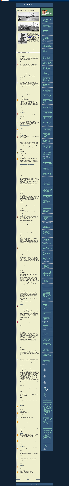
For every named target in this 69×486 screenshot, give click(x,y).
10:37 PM (21, 202)
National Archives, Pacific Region (47, 195)
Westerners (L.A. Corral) (46, 361)
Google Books (45, 304)
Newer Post (18, 479)
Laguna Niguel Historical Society (47, 90)
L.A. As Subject (45, 192)
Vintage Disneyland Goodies (47, 318)
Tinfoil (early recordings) (46, 360)
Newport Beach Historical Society (47, 100)
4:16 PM (21, 319)
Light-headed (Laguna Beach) (47, 89)
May (44, 396)
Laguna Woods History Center (47, 91)
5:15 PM (21, 347)
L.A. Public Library (45, 168)
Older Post (38, 479)
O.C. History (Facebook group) (47, 117)
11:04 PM (21, 155)
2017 (43, 376)
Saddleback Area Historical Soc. (47, 128)
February (45, 445)
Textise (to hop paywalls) (46, 240)
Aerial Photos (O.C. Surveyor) (47, 265)
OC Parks (44, 326)
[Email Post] (30, 52)
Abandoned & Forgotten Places (47, 330)
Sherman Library (45, 200)
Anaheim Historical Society (46, 45)
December (45, 388)
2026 (43, 365)
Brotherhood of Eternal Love (47, 52)
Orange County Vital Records (47, 258)
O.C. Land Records (45, 262)
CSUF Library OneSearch (46, 57)
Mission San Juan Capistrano (47, 159)
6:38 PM (21, 149)
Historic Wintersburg (45, 217)
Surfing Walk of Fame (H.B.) (47, 141)
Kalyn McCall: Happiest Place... (47, 95)
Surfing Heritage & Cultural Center (47, 201)
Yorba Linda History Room (46, 151)
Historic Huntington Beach (46, 74)
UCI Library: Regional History (47, 145)
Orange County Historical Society (47, 116)
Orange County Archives (46, 113)
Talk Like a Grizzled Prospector (47, 355)
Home (28, 479)
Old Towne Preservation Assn (47, 212)
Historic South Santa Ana (46, 134)
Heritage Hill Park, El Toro (46, 72)
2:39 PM (21, 455)
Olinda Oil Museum (45, 108)
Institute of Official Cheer (46, 340)
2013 (43, 381)
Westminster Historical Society (47, 147)
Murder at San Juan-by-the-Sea (47, 27)
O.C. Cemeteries (45, 252)
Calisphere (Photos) (45, 183)
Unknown (21, 405)
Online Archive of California (46, 196)
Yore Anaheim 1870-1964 (46, 239)
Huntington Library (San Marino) (47, 189)
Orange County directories (46, 294)
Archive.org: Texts (45, 333)
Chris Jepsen (22, 112)
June (44, 395)
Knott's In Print (45, 314)
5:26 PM (21, 79)
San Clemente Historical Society (47, 129)
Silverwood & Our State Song (47, 32)
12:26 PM (21, 270)
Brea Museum (45, 51)
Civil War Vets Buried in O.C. (47, 62)
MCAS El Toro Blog (45, 94)
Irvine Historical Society (46, 80)
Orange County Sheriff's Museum (47, 122)
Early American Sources (46, 175)
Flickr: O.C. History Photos (46, 68)
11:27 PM (21, 96)
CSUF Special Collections (46, 58)
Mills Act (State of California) (47, 220)
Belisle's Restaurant (45, 37)
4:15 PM (21, 61)
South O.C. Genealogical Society (47, 259)
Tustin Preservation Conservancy (47, 216)
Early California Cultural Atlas (47, 174)
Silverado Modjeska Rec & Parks (47, 327)
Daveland (44, 308)
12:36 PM (21, 474)
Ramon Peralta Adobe (46, 164)
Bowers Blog (44, 50)
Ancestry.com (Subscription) (47, 243)
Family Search (45, 247)
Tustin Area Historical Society (47, 142)
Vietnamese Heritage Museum (47, 146)
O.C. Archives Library (46, 305)
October (45, 390)
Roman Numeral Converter (46, 354)
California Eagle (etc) (46, 226)
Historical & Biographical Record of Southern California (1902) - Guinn (47, 288)
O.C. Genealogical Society (46, 254)
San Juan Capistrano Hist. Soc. (47, 130)
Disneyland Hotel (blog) (46, 309)
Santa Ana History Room (46, 133)
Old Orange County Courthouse (47, 107)
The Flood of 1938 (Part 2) (47, 438)
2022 (43, 370)
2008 (43, 387)
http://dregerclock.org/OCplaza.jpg (25, 125)
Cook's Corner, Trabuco (46, 21)
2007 (43, 448)
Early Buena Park (45, 423)
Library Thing (44, 345)
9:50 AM (21, 175)
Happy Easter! (45, 414)
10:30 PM (21, 193)
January (45, 446)
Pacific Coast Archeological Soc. (47, 163)
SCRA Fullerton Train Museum (47, 140)
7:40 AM (21, 431)
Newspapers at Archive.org (46, 231)
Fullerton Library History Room (47, 69)
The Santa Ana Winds (46, 25)
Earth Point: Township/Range (47, 271)
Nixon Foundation (45, 103)
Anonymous (22, 446)
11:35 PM (21, 110)
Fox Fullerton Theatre (46, 210)
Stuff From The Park (46, 317)
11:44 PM (21, 254)
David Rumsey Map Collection (47, 275)
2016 (43, 377)
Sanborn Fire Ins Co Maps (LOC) (47, 272)
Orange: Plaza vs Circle (46, 22)
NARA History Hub (45, 348)
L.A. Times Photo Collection (47, 344)
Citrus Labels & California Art (47, 184)
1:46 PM (21, 235)
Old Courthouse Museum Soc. (47, 106)
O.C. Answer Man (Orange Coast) (47, 112)
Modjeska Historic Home (46, 99)
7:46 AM (21, 444)
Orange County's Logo (46, 30)
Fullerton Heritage (45, 211)
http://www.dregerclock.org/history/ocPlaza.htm (27, 164)
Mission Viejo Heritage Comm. (47, 96)
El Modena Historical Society (47, 154)
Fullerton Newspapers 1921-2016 (47, 227)
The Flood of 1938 (46, 439)
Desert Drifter (44, 334)
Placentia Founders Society (47, 125)
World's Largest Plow (46, 38)
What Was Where (45, 281)
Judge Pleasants (45, 31)
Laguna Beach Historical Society (47, 86)
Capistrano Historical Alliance (47, 173)
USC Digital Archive (45, 202)
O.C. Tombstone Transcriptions (47, 257)
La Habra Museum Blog (46, 85)
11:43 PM (21, 213)
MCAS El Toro (22, 304)
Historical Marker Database (46, 339)
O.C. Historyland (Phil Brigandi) (47, 118)
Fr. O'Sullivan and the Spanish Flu (47, 26)
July (44, 394)
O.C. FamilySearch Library (46, 253)
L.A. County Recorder (46, 169)
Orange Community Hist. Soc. (47, 111)
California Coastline (45, 280)
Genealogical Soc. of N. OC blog (47, 248)
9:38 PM (21, 468)
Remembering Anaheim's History (47, 46)
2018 (43, 375)
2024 (43, 368)
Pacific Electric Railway (46, 197)
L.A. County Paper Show (46, 343)
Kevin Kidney (44, 313)
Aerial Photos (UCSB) (46, 267)
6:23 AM (21, 397)
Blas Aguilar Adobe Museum (47, 162)
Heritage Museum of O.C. (46, 73)
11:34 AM (21, 133)
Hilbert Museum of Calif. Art (47, 338)
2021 (43, 371)
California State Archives (46, 182)
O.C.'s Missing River (46, 39)
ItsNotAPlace (22, 98)
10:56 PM (21, 414)
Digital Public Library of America (47, 335)
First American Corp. (46, 67)
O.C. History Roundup (25, 4)
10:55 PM (21, 409)
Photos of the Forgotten (46, 350)
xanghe (21, 151)
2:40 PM (21, 356)
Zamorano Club (45, 362)
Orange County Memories (46, 121)
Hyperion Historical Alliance (47, 312)
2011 (43, 383)
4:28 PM (21, 463)
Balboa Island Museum (46, 47)
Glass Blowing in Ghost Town (47, 418)
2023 (43, 369)
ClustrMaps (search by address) (47, 282)
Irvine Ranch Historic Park (46, 81)
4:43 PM (21, 139)
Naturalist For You (45, 325)
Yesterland (44, 319)
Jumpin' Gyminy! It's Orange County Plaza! (26, 10)
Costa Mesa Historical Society (47, 64)
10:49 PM (21, 208)
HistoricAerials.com (45, 266)
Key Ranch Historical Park (46, 84)
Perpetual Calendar (45, 349)
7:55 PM (21, 330)
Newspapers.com (45, 232)
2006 (43, 449)
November (45, 389)
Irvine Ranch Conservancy (46, 322)
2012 (43, 382)
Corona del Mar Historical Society (47, 63)
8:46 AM (21, 118)
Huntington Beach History (46, 77)
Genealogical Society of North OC (47, 249)
